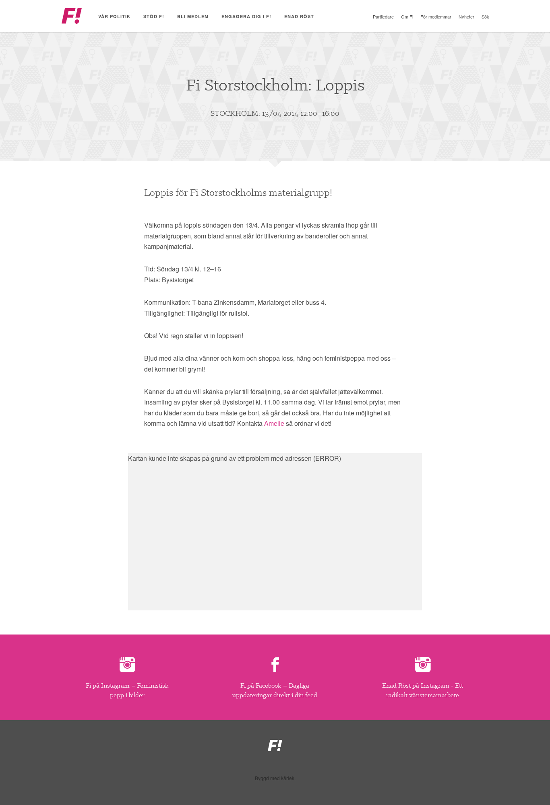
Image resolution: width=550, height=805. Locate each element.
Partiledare (383, 16)
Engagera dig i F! (246, 16)
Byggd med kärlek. (275, 778)
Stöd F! (153, 16)
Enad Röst (299, 16)
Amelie (274, 423)
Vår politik (114, 16)
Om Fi (407, 16)
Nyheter (466, 16)
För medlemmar (435, 16)
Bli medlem (193, 16)
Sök (485, 16)
